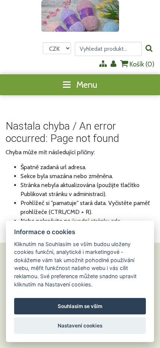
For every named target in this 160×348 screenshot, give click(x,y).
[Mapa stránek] (103, 64)
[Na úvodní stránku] (80, 16)
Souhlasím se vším (80, 306)
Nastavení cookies (80, 326)
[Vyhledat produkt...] (149, 48)
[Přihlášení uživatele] (113, 64)
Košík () (141, 64)
